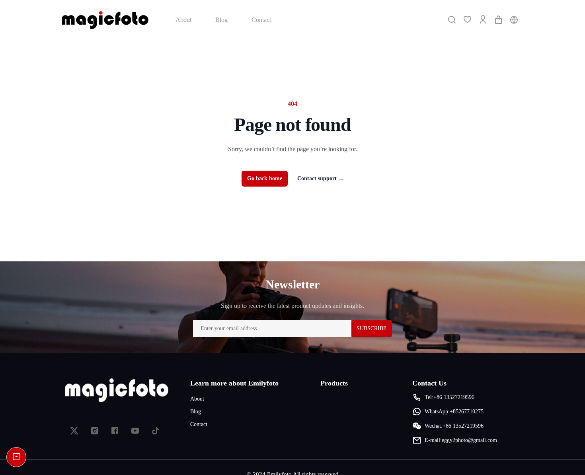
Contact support (320, 178)
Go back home (264, 178)
